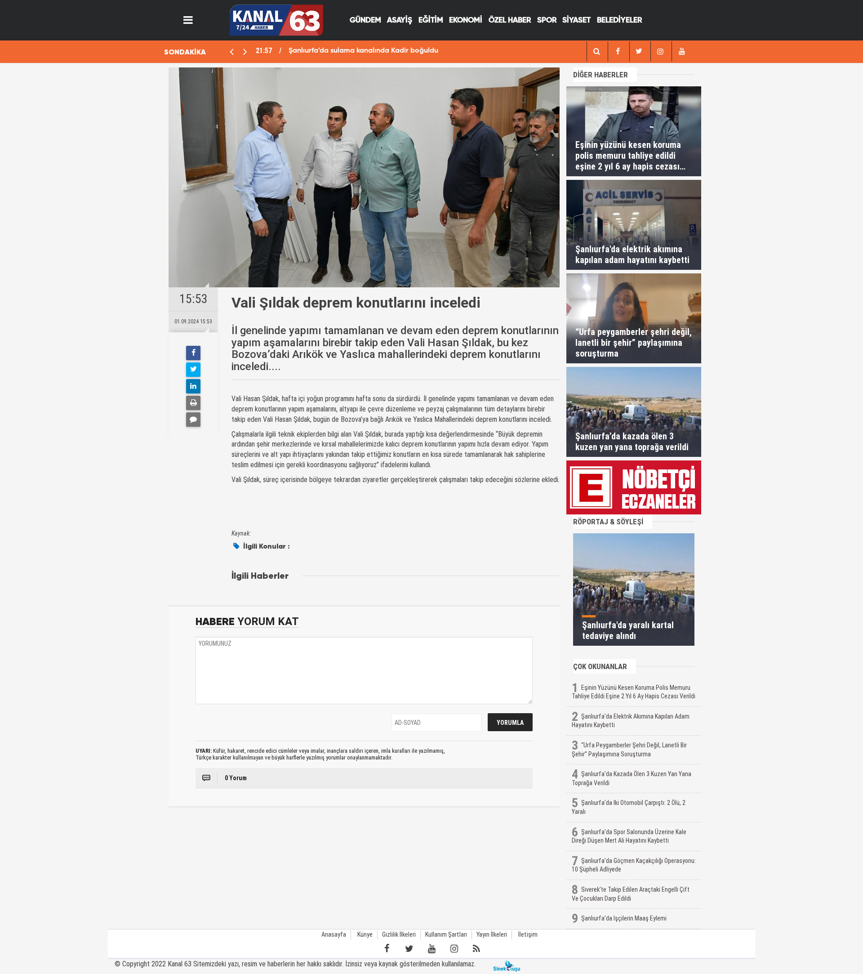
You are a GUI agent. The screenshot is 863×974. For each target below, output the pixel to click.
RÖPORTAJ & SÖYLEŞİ (608, 521)
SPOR (546, 20)
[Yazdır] (193, 403)
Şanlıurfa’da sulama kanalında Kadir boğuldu (363, 50)
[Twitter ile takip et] (409, 949)
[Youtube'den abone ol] (431, 949)
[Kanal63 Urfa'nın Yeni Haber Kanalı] (276, 19)
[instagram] (660, 51)
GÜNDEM (365, 20)
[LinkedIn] (193, 386)
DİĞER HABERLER (600, 74)
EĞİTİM (430, 20)
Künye (365, 934)
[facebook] (596, 51)
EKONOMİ (465, 20)
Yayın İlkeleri (491, 934)
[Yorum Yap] (193, 419)
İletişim (528, 934)
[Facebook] (193, 353)
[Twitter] (193, 369)
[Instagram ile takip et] (454, 949)
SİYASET (576, 20)
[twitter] (639, 51)
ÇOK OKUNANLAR (600, 666)
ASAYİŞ (399, 20)
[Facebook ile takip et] (386, 949)
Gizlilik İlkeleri (399, 934)
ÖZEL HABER (510, 20)
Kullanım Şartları (446, 934)
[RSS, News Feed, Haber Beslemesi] (476, 949)
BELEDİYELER (619, 20)
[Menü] (188, 20)
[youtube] (681, 51)
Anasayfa (333, 934)
